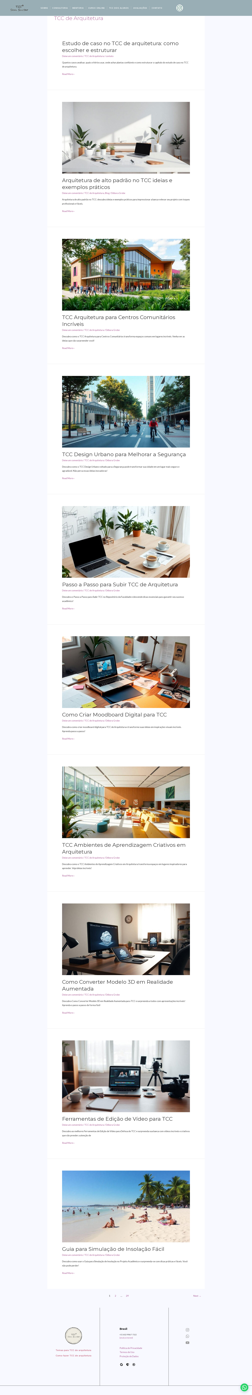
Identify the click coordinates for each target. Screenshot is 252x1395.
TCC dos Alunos (119, 8)
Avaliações (140, 8)
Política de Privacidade (131, 1348)
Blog (107, 193)
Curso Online (96, 8)
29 (127, 1295)
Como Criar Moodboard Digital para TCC (114, 714)
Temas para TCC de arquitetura (73, 1350)
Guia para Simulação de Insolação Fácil (113, 1249)
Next (197, 1295)
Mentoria (78, 8)
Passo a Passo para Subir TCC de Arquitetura (120, 584)
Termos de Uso (127, 1352)
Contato (157, 8)
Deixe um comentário (72, 56)
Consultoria (60, 8)
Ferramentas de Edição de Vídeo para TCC (117, 1119)
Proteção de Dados (129, 1356)
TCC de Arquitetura (94, 56)
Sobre (44, 8)
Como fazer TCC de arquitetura (73, 1355)
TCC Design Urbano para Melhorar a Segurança (124, 454)
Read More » (68, 74)
